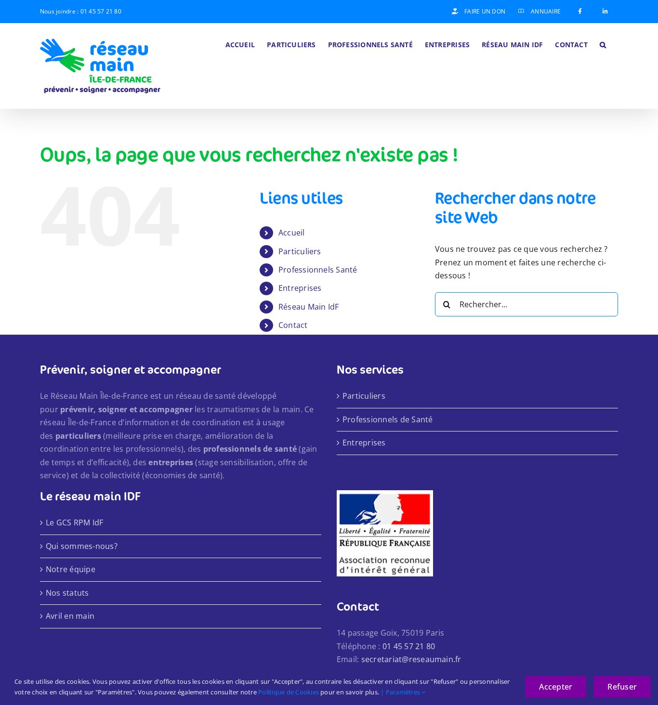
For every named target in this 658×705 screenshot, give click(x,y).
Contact (293, 325)
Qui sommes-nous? (82, 546)
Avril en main (70, 616)
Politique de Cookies (288, 692)
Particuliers (299, 251)
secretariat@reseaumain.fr (411, 659)
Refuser (622, 686)
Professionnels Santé (317, 269)
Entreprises (300, 288)
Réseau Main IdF (308, 306)
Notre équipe (70, 569)
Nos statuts (67, 593)
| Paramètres (401, 692)
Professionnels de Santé (387, 419)
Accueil (291, 232)
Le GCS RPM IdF (74, 522)
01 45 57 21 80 (100, 11)
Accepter (555, 686)
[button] (603, 44)
